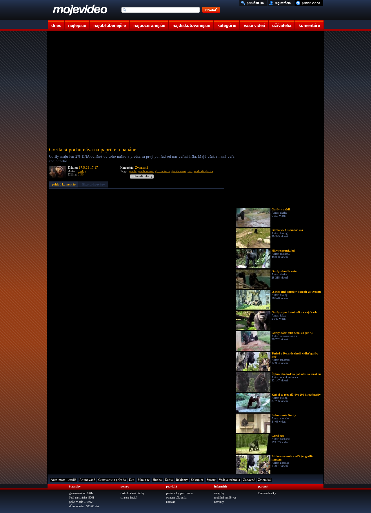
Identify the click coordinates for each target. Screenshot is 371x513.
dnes (56, 25)
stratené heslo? (129, 497)
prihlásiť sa (255, 3)
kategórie (226, 25)
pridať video (311, 3)
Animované (87, 479)
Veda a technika (229, 479)
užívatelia (281, 25)
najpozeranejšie (149, 25)
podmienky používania (179, 493)
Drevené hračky (267, 493)
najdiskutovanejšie (191, 25)
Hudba (157, 479)
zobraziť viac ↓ (142, 176)
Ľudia (169, 479)
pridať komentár (64, 184)
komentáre (309, 25)
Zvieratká (141, 167)
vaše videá (254, 25)
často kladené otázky (132, 493)
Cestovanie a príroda (112, 479)
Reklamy (182, 479)
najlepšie (77, 25)
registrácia (283, 3)
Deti (131, 479)
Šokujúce (197, 479)
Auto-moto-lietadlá (63, 479)
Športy (211, 479)
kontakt (170, 501)
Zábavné (249, 479)
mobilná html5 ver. (225, 497)
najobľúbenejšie (109, 25)
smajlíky (219, 493)
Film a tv (144, 479)
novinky (219, 501)
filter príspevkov (93, 184)
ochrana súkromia (176, 497)
